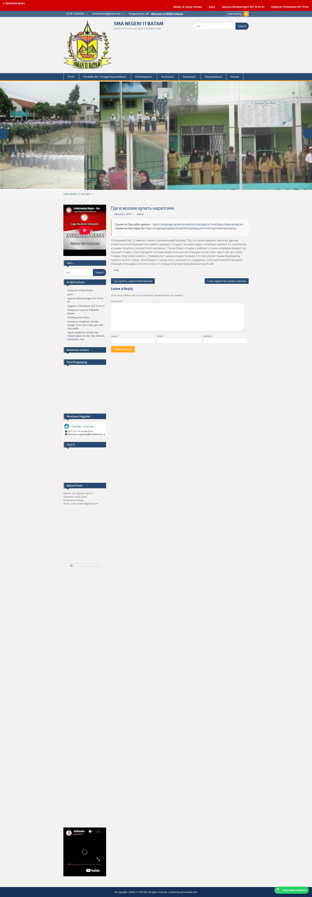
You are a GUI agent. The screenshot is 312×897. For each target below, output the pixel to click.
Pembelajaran (143, 76)
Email (161, 336)
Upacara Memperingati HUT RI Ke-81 (210, 6)
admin (140, 214)
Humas (234, 76)
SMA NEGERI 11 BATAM (138, 24)
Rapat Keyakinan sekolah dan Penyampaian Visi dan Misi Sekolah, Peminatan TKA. (86, 336)
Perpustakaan (213, 76)
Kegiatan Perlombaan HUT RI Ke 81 (259, 6)
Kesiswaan (189, 76)
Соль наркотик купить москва (226, 281)
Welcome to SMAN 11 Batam (167, 13)
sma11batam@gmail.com (106, 13)
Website (207, 336)
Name (115, 336)
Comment (117, 301)
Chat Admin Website (294, 890)
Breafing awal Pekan (78, 317)
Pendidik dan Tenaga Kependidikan (104, 76)
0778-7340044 (75, 13)
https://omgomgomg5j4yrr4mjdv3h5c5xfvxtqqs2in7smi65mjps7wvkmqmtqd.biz (198, 224)
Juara (179, 6)
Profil (71, 76)
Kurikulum (167, 76)
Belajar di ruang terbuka (155, 6)
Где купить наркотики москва (132, 281)
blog (116, 269)
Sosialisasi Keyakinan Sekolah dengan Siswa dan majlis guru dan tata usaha (85, 325)
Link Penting (235, 13)
